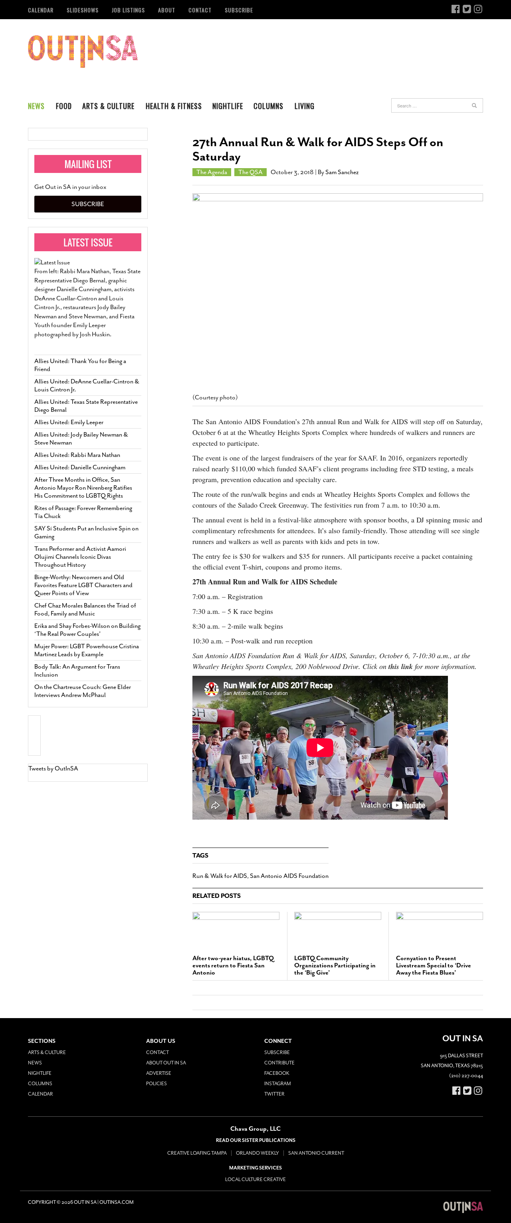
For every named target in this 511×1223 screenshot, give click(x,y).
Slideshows (83, 10)
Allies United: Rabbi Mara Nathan (77, 455)
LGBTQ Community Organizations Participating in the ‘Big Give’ (335, 965)
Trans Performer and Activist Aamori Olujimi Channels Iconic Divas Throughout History (80, 557)
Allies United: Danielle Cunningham (79, 467)
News (36, 106)
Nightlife (227, 106)
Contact (200, 10)
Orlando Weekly (257, 1153)
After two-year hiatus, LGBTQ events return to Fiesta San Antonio (233, 965)
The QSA (250, 172)
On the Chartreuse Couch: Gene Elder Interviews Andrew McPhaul (82, 691)
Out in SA (83, 51)
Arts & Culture (108, 106)
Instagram (277, 1083)
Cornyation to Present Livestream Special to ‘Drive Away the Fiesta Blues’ (433, 965)
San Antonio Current (316, 1153)
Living (305, 106)
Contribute (279, 1063)
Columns (268, 106)
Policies (156, 1083)
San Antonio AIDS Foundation (289, 876)
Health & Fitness (174, 106)
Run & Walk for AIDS (219, 876)
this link (400, 666)
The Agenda (211, 172)
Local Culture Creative (255, 1179)
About (166, 10)
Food (64, 106)
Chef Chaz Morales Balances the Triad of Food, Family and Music (85, 609)
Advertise (158, 1073)
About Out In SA (166, 1063)
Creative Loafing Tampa (197, 1153)
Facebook (276, 1073)
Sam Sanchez (341, 172)
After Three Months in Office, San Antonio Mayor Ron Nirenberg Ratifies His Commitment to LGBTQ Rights (83, 488)
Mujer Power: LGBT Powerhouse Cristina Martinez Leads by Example (86, 650)
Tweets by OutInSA (53, 768)
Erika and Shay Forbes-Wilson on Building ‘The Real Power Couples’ (87, 630)
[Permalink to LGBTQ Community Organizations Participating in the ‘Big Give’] (337, 929)
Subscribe (239, 10)
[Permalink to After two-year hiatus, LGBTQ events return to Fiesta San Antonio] (235, 929)
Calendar (40, 10)
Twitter (274, 1094)
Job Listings (128, 10)
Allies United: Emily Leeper (68, 422)
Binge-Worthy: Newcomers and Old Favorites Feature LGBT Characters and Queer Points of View (83, 585)
